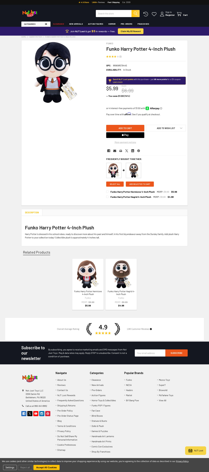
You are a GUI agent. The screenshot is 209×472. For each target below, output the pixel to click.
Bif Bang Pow (132, 400)
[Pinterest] (138, 150)
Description (32, 212)
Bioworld (163, 390)
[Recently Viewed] (146, 14)
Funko (129, 379)
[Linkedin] (132, 150)
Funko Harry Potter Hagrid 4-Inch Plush (130, 196)
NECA (129, 385)
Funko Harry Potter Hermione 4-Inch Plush (132, 191)
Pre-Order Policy (65, 410)
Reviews (61, 385)
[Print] (120, 150)
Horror (112, 24)
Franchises (143, 24)
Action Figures (95, 24)
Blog (59, 420)
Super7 (162, 385)
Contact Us (62, 390)
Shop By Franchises (101, 451)
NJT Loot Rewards (66, 395)
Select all (115, 184)
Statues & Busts (99, 420)
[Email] (114, 150)
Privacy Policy (64, 431)
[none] (53, 72)
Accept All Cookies (46, 467)
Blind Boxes (97, 415)
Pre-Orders (126, 24)
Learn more (117, 82)
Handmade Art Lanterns (103, 436)
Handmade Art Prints (101, 441)
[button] (166, 128)
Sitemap (61, 450)
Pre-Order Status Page (67, 415)
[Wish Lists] (154, 14)
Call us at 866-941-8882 (36, 406)
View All (162, 400)
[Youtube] (35, 413)
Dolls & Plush (98, 426)
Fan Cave (96, 410)
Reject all (25, 467)
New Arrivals (76, 24)
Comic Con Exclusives (102, 446)
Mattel (129, 395)
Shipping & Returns (66, 405)
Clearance (58, 24)
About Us (61, 379)
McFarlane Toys (166, 395)
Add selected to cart (139, 184)
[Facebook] (108, 150)
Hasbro (129, 390)
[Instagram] (41, 413)
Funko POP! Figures (101, 405)
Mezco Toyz (164, 379)
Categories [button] (29, 24)
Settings (10, 467)
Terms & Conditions (66, 426)
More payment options (125, 142)
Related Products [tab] (36, 252)
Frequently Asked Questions (70, 400)
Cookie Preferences (66, 444)
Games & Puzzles (100, 431)
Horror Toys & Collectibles (104, 400)
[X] (126, 150)
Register (170, 15)
